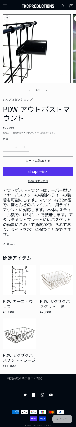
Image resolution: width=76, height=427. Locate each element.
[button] (5, 6)
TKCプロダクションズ (42, 425)
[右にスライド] (46, 90)
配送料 (16, 133)
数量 (5, 139)
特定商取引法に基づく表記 (24, 378)
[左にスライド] (30, 90)
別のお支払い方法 (38, 181)
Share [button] (11, 244)
